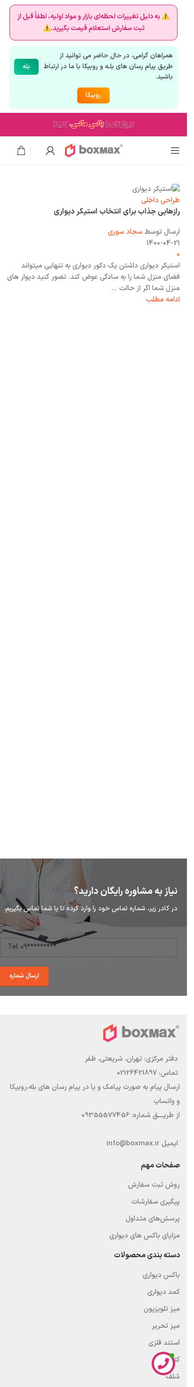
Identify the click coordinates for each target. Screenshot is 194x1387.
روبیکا (93, 95)
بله (26, 66)
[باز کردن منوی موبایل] (175, 150)
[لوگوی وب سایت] (94, 150)
